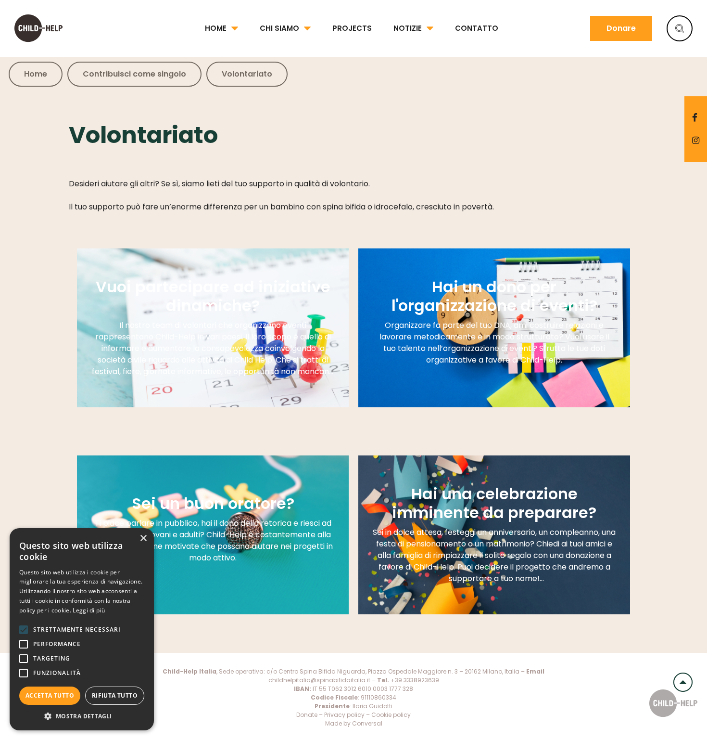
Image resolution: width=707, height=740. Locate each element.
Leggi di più (89, 610)
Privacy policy (344, 715)
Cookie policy (391, 715)
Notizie (407, 28)
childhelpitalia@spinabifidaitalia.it (319, 680)
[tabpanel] (213, 328)
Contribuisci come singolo (134, 73)
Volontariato (247, 73)
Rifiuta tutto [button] (115, 695)
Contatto (476, 28)
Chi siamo (279, 28)
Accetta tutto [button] (49, 695)
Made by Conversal (353, 723)
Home (216, 28)
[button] (81, 716)
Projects (352, 28)
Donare (621, 28)
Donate (306, 715)
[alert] (82, 629)
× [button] (143, 538)
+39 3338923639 (415, 680)
